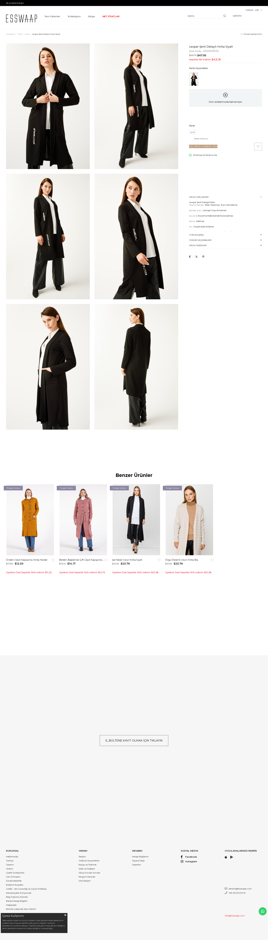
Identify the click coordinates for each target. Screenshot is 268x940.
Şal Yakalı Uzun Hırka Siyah (127, 559)
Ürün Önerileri (198, 245)
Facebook (191, 856)
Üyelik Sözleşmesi (15, 872)
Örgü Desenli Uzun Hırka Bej (181, 559)
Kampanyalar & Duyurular (18, 893)
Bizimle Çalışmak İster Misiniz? (21, 909)
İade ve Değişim (87, 868)
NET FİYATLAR (111, 16)
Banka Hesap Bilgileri (16, 901)
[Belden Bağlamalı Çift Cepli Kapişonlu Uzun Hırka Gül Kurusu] (83, 519)
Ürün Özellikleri (199, 197)
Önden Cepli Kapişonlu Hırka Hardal (26, 559)
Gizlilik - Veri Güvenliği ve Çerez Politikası (26, 889)
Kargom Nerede (87, 876)
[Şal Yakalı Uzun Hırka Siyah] (136, 519)
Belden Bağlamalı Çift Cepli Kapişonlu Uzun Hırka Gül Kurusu (82, 559)
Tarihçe (9, 860)
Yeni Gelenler (52, 16)
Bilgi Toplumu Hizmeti (17, 897)
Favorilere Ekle (52, 559)
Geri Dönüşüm (13, 876)
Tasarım (10, 864)
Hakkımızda (12, 856)
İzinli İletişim (85, 881)
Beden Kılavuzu (201, 139)
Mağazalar (11, 905)
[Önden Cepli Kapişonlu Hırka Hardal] (30, 519)
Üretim (9, 868)
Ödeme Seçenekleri (200, 240)
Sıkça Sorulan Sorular (89, 872)
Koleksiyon (74, 16)
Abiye (91, 16)
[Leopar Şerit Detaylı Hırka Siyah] (193, 79)
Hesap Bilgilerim (140, 856)
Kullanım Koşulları (14, 885)
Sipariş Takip (138, 860)
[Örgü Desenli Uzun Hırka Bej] (189, 519)
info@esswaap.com (235, 915)
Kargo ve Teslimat (87, 864)
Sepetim (136, 864)
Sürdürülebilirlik (14, 881)
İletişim (82, 856)
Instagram (191, 861)
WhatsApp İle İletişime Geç (205, 155)
